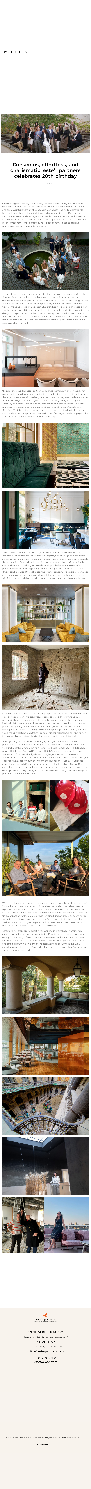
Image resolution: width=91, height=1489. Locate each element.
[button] (37, 52)
